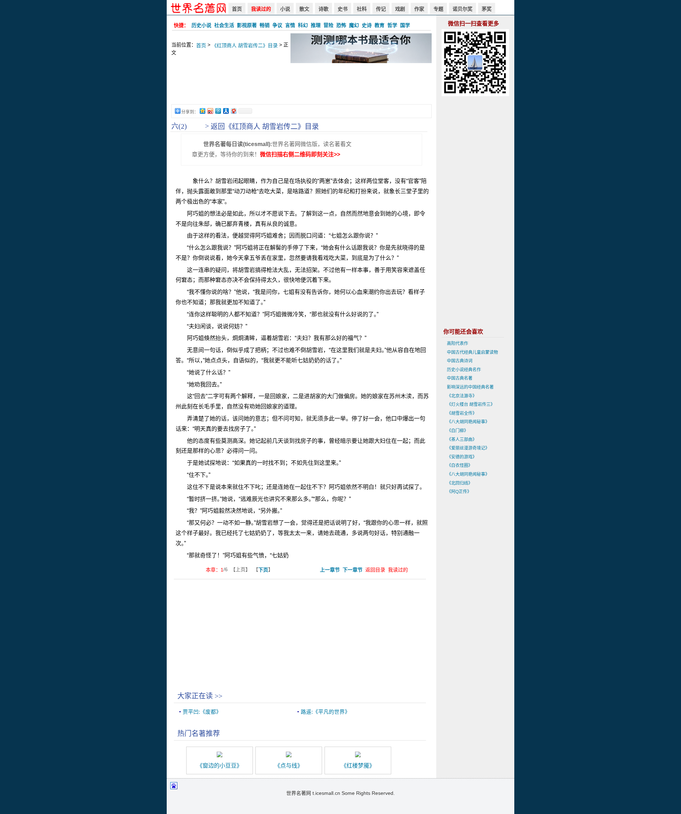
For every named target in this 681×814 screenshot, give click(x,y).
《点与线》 (289, 766)
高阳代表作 (457, 343)
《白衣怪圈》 (459, 465)
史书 (343, 9)
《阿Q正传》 (459, 491)
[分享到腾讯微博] (218, 110)
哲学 (392, 25)
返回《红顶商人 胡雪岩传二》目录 (265, 126)
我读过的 (261, 9)
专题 (438, 9)
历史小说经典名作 (464, 369)
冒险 (328, 25)
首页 (237, 9)
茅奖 (487, 9)
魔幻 (354, 25)
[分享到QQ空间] (202, 110)
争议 (277, 25)
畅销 (265, 25)
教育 (379, 25)
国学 (405, 25)
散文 (304, 9)
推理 (316, 25)
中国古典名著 (459, 378)
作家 (419, 9)
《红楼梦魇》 (358, 766)
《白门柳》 (457, 430)
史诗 (367, 25)
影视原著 (247, 25)
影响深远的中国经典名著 (470, 387)
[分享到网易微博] (233, 110)
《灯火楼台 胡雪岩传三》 (471, 404)
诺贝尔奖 (462, 9)
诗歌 (323, 9)
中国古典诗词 (459, 360)
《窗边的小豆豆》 (219, 766)
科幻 (303, 25)
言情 (290, 25)
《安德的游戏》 (462, 457)
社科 (362, 9)
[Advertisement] (301, 87)
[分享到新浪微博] (210, 110)
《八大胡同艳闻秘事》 (468, 421)
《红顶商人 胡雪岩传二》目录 (245, 45)
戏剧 (400, 9)
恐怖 (341, 25)
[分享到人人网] (225, 110)
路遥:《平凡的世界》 (325, 712)
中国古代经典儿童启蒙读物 (472, 352)
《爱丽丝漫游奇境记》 (468, 448)
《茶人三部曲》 (462, 439)
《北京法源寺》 (462, 396)
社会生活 (224, 25)
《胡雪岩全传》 (462, 413)
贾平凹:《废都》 (202, 712)
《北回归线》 (459, 483)
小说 (285, 9)
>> (218, 696)
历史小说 (201, 25)
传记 (381, 9)
